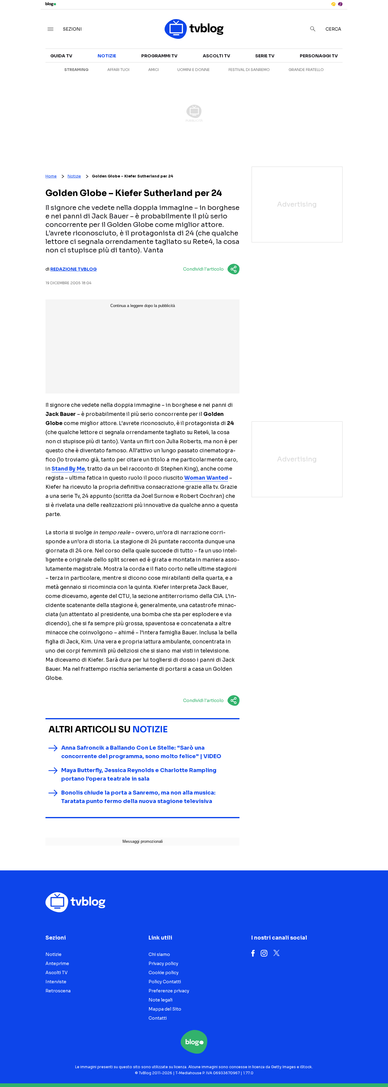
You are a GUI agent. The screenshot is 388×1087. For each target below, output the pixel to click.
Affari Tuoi (118, 69)
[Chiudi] (373, 17)
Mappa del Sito (165, 1009)
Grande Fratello (306, 69)
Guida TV (61, 56)
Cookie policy (164, 972)
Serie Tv (264, 56)
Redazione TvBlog (73, 269)
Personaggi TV (319, 56)
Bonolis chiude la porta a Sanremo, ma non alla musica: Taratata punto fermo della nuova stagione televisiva (138, 797)
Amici (153, 69)
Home (51, 176)
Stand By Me (68, 469)
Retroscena (58, 991)
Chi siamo (159, 954)
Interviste (55, 981)
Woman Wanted (206, 478)
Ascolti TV (216, 56)
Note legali (160, 1000)
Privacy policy (163, 963)
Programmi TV (159, 56)
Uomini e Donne (193, 69)
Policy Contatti (165, 981)
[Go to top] (332, 1067)
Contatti (158, 1018)
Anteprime (57, 963)
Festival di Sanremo (249, 69)
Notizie (107, 56)
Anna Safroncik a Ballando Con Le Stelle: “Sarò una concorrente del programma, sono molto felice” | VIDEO (141, 752)
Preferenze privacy (169, 991)
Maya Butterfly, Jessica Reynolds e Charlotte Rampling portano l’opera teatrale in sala (138, 774)
